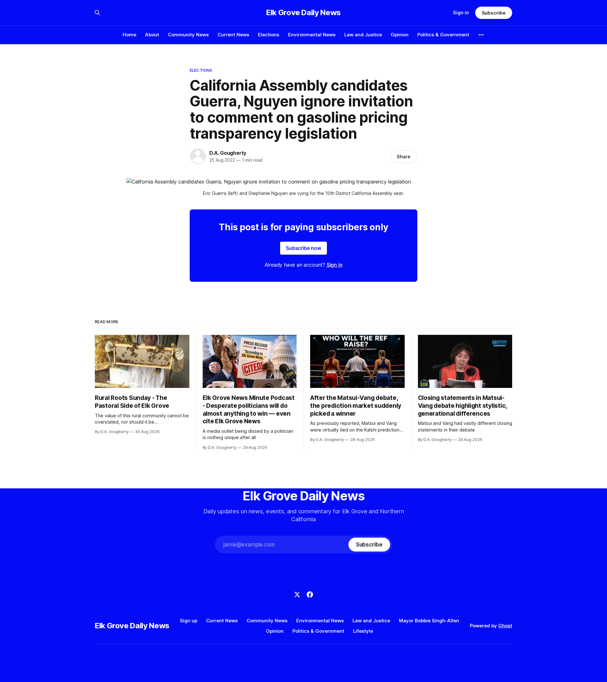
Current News (233, 35)
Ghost (505, 626)
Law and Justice (363, 35)
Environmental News (311, 35)
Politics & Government (443, 35)
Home (129, 35)
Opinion (399, 35)
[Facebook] (310, 594)
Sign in (461, 12)
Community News (188, 35)
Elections (268, 35)
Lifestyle (363, 631)
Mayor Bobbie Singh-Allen (429, 621)
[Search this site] (97, 13)
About (152, 35)
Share (403, 157)
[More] (481, 35)
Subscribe (494, 13)
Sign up (188, 621)
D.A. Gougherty (227, 153)
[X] (297, 594)
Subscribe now (303, 248)
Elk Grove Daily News (303, 12)
